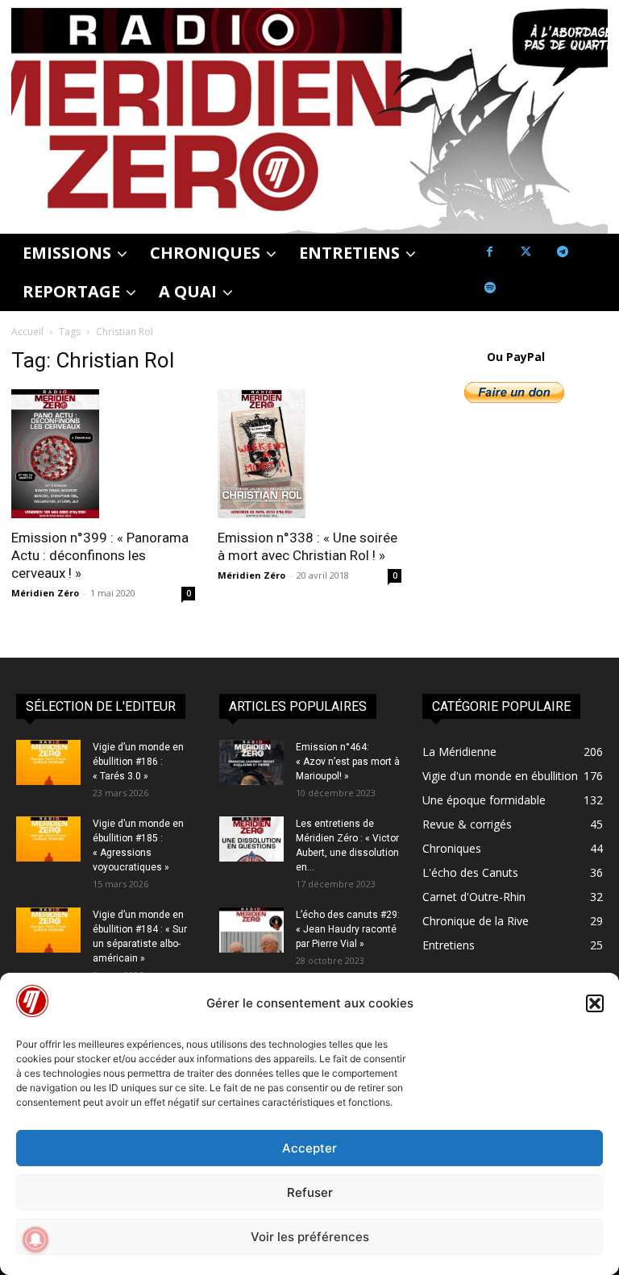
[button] (595, 1003)
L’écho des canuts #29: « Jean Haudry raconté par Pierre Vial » (348, 929)
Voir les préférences (310, 1236)
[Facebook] (490, 252)
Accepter (309, 1148)
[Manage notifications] (35, 1239)
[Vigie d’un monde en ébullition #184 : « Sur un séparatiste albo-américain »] (48, 930)
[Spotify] (490, 288)
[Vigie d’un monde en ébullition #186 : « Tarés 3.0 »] (48, 762)
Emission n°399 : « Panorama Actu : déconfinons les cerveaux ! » (100, 555)
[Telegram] (562, 252)
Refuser (310, 1192)
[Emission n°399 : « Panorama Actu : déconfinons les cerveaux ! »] (103, 453)
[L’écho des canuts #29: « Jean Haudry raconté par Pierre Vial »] (251, 930)
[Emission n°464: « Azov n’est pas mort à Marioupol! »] (251, 762)
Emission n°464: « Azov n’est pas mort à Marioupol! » (348, 761)
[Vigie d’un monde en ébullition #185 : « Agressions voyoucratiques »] (48, 839)
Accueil (27, 331)
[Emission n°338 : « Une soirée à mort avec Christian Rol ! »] (309, 453)
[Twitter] (526, 252)
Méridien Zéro (45, 593)
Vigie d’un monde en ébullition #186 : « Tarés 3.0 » (138, 761)
